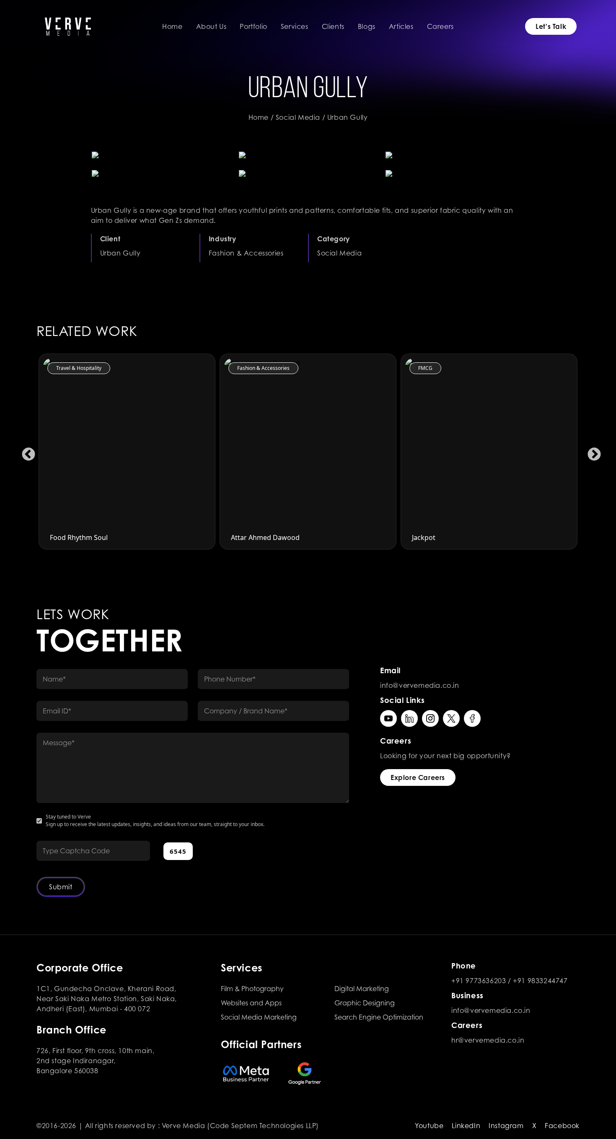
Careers (440, 26)
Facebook (562, 1125)
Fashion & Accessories (254, 368)
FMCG (416, 368)
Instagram (506, 1125)
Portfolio (253, 26)
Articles (401, 26)
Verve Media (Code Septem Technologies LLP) (240, 1125)
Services (294, 26)
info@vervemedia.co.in (419, 685)
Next (591, 451)
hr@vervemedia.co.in (487, 1040)
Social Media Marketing (259, 1017)
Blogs (366, 26)
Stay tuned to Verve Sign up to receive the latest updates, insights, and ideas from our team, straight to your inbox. (155, 820)
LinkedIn (466, 1125)
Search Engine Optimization (378, 1017)
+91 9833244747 (540, 980)
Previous (25, 451)
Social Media (298, 117)
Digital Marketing (361, 988)
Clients (333, 26)
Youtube (429, 1125)
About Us (211, 26)
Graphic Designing (364, 1003)
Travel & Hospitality (69, 368)
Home (172, 26)
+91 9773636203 (478, 980)
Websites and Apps (251, 1003)
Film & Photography (252, 988)
